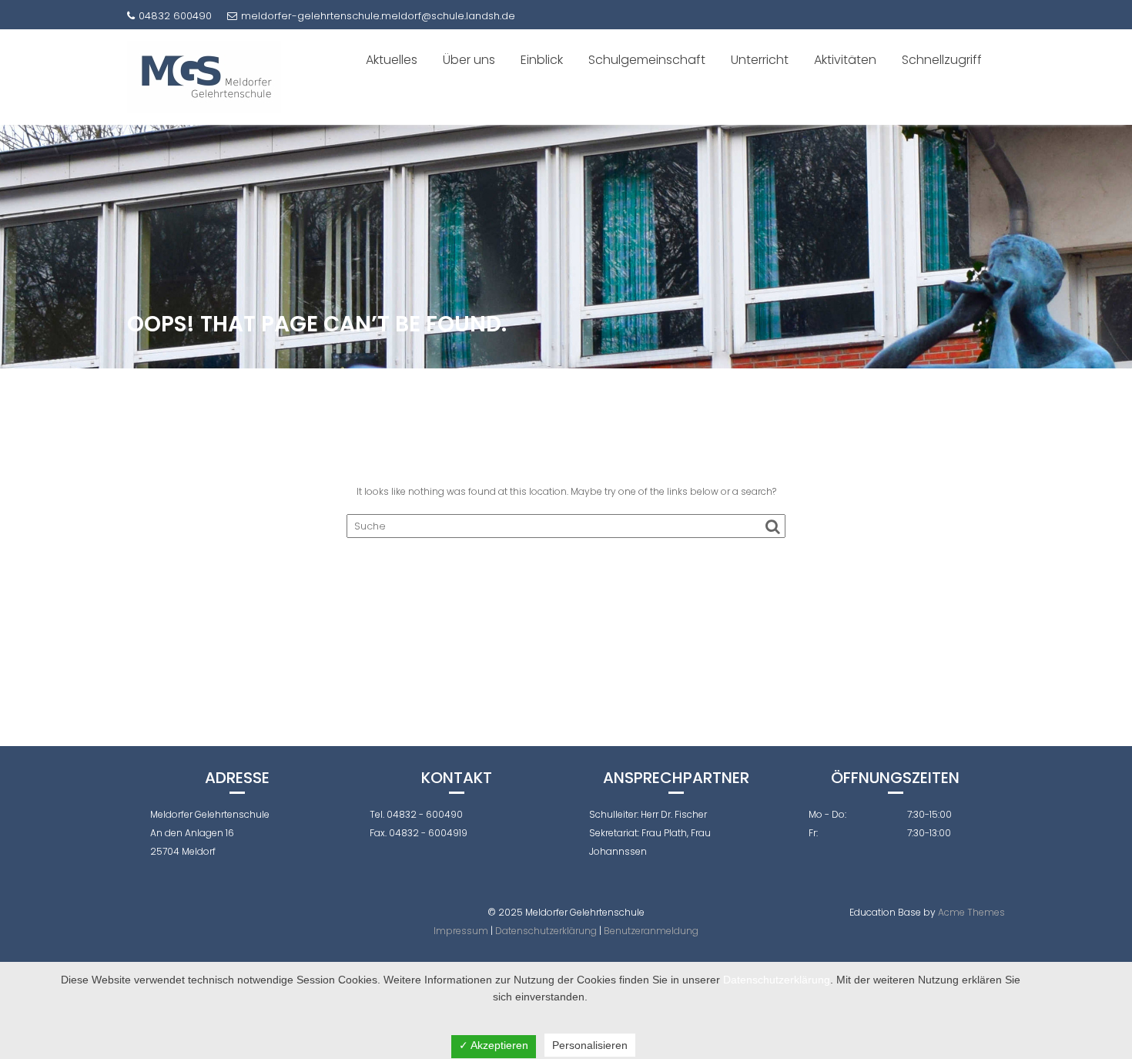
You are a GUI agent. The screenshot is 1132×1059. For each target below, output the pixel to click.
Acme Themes (971, 912)
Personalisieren (590, 1045)
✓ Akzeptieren (493, 1045)
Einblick (542, 60)
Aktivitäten (845, 60)
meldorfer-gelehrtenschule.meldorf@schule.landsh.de (378, 15)
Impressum (461, 930)
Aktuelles (391, 60)
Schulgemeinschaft (646, 60)
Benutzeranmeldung (651, 930)
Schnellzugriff (942, 60)
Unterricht (760, 60)
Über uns (469, 60)
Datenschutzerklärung (546, 930)
